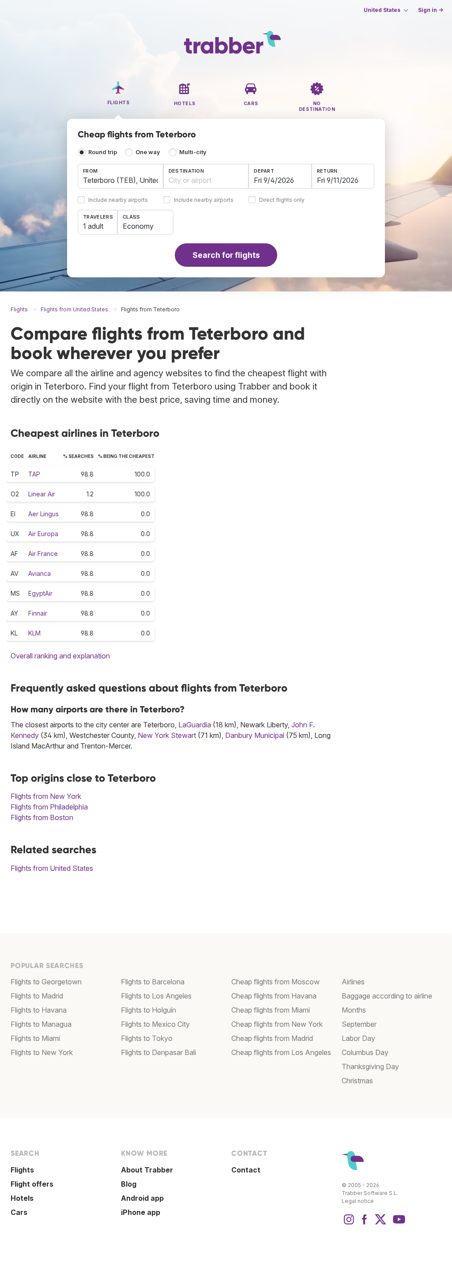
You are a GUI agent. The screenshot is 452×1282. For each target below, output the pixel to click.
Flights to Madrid (37, 995)
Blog (128, 1184)
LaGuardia (194, 724)
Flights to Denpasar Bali (158, 1052)
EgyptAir (40, 593)
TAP (34, 474)
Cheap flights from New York (277, 1024)
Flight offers (32, 1184)
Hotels (22, 1198)
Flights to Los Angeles (156, 995)
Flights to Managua (41, 1024)
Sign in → (430, 10)
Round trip (102, 152)
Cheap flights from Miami (270, 1010)
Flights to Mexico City (155, 1024)
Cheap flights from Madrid (272, 1038)
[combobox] (120, 176)
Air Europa (43, 533)
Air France (43, 553)
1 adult (93, 226)
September (359, 1024)
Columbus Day (365, 1052)
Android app (142, 1198)
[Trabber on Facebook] (365, 1223)
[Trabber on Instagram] (349, 1223)
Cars (19, 1212)
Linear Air (41, 494)
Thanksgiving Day (370, 1066)
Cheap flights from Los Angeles (281, 1052)
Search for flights (226, 255)
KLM (34, 633)
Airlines (353, 981)
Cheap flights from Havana (273, 995)
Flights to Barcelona (153, 981)
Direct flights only (282, 200)
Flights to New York (42, 1052)
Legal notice (358, 1201)
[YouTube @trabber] (397, 1223)
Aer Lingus (43, 514)
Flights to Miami (35, 1038)
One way (148, 152)
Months (354, 1010)
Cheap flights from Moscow (275, 981)
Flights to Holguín (148, 1010)
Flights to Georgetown (46, 981)
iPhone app (140, 1212)
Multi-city (193, 152)
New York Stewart (167, 735)
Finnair (37, 613)
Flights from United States (52, 868)
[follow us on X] (380, 1223)
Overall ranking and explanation (60, 655)
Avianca (39, 573)
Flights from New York (46, 796)
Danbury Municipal (254, 735)
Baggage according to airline (387, 995)
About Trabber (147, 1169)
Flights (22, 1169)
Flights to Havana (39, 1010)
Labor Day (358, 1038)
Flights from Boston (42, 817)
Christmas (357, 1080)
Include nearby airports (118, 200)
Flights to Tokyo (147, 1038)
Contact (245, 1169)
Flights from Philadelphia (49, 806)
